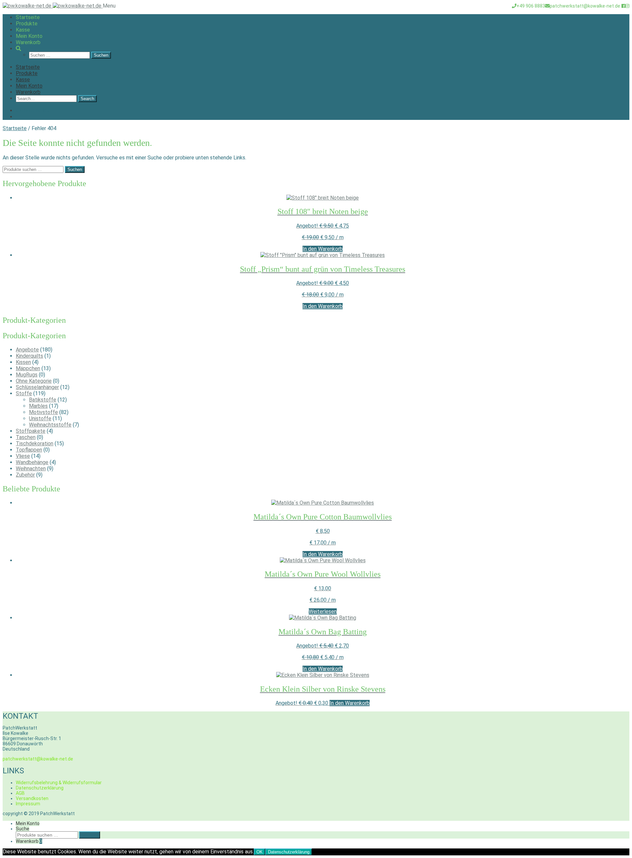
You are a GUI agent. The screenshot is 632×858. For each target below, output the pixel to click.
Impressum (28, 803)
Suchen (74, 169)
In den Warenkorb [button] (323, 249)
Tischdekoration (34, 443)
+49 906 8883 (530, 6)
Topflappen (29, 450)
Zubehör (25, 475)
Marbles (38, 406)
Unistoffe (40, 418)
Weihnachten (31, 468)
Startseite (28, 17)
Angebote (27, 349)
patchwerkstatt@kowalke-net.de (585, 6)
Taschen (26, 437)
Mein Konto (29, 36)
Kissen (23, 362)
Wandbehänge (32, 462)
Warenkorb (28, 42)
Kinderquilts (29, 356)
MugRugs (27, 375)
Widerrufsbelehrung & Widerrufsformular (59, 782)
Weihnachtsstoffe (50, 425)
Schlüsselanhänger (37, 387)
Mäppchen (28, 368)
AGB (20, 793)
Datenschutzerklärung (40, 787)
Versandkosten (32, 798)
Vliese (23, 456)
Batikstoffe (42, 400)
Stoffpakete (30, 431)
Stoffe (24, 393)
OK (259, 851)
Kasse (23, 30)
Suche (22, 828)
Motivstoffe (43, 412)
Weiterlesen (323, 611)
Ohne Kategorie (34, 381)
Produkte (27, 23)
